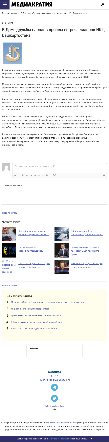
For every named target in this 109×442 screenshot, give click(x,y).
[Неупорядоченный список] (35, 175)
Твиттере (52, 438)
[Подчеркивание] (23, 175)
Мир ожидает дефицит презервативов (30, 309)
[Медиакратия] (31, 4)
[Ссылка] (47, 175)
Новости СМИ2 (9, 213)
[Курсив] (19, 175)
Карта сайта (54, 375)
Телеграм (64, 438)
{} (51, 175)
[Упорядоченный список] (31, 175)
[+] (54, 175)
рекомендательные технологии (61, 422)
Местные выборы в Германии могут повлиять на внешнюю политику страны (49, 302)
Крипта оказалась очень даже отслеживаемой (34, 328)
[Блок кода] (43, 175)
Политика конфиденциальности (55, 380)
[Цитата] (39, 175)
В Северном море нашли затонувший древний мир (36, 322)
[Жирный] (15, 175)
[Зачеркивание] (27, 175)
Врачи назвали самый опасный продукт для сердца (37, 315)
